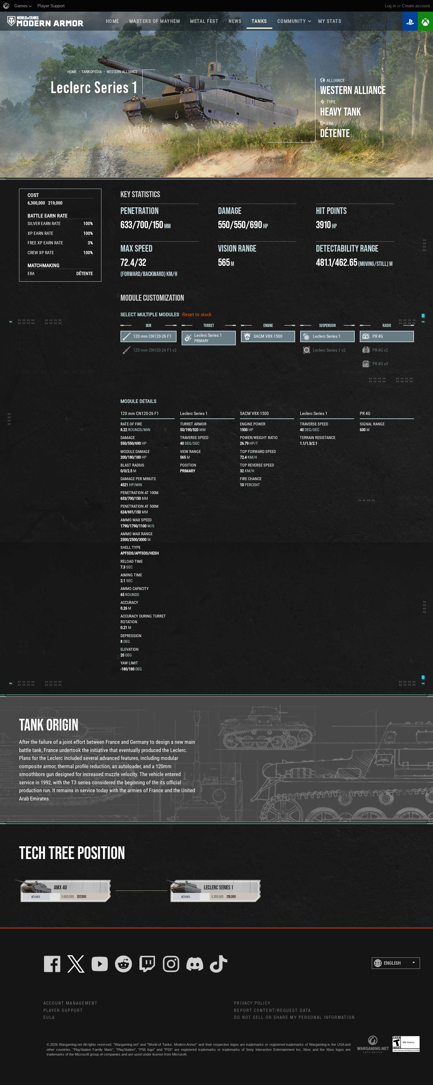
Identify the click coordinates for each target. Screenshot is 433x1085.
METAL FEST (204, 21)
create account (416, 5)
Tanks (259, 21)
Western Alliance (122, 72)
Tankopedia (91, 72)
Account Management (70, 1003)
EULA (49, 1017)
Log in (390, 5)
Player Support (63, 1010)
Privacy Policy (252, 1003)
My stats (329, 21)
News (235, 21)
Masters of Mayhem (154, 21)
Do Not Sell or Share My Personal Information (294, 1017)
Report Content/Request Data (272, 1010)
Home (112, 21)
